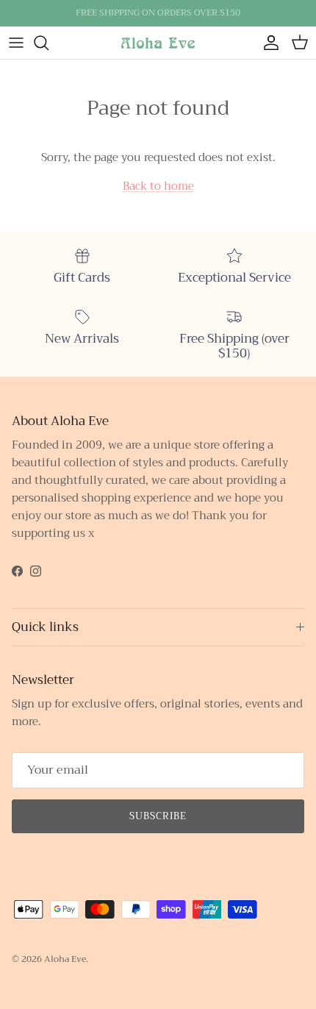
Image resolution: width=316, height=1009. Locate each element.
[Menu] (16, 42)
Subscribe (158, 815)
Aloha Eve (65, 959)
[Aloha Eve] (158, 42)
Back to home (158, 186)
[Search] (48, 42)
